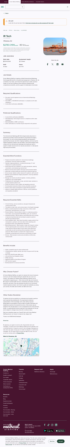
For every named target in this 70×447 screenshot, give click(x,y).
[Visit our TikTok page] (48, 425)
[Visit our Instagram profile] (52, 425)
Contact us (6, 373)
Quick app (52, 371)
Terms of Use (8, 444)
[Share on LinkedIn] (57, 64)
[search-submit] (22, 7)
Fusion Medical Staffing (15, 1)
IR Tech (10, 30)
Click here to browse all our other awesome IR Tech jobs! (39, 23)
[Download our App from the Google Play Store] (49, 430)
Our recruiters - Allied (8, 412)
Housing (5, 405)
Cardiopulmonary (23, 382)
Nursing (21, 371)
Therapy (21, 378)
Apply (52, 369)
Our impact (6, 377)
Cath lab (21, 376)
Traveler (21, 369)
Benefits (5, 396)
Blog (4, 399)
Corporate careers (7, 379)
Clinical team (22, 389)
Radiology (21, 387)
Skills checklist (7, 384)
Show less (5, 320)
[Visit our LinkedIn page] (56, 425)
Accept (61, 441)
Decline (52, 441)
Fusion (5, 1)
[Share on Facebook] (47, 64)
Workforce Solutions (39, 371)
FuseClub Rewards (8, 403)
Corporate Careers (40, 1)
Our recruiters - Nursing (9, 410)
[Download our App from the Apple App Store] (60, 430)
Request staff (38, 369)
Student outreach (7, 375)
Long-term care (22, 384)
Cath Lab (5, 30)
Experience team (7, 401)
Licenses (5, 407)
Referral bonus (53, 374)
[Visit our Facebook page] (45, 425)
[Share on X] (52, 64)
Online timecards (7, 381)
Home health (22, 374)
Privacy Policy (20, 333)
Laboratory (21, 380)
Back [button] (6, 13)
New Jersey (16, 30)
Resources (6, 394)
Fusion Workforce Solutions (28, 1)
